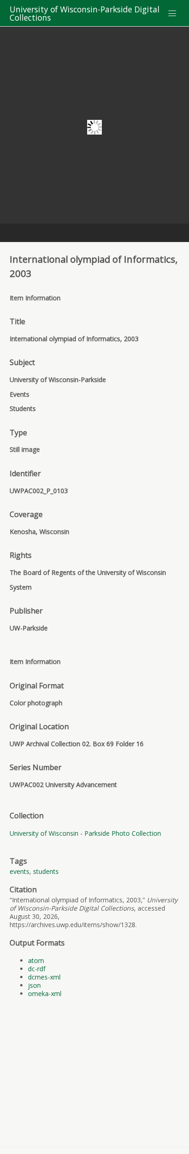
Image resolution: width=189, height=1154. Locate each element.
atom (36, 960)
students (46, 871)
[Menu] (172, 13)
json (34, 985)
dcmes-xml (44, 977)
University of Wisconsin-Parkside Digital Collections (85, 13)
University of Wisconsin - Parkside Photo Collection (85, 833)
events (19, 871)
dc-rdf (36, 968)
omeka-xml (44, 993)
